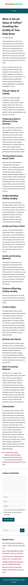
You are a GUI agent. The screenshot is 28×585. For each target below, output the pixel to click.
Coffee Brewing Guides (11, 452)
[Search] (22, 530)
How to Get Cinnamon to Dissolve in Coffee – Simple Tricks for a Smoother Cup (13, 545)
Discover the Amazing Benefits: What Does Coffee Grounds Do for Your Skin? (14, 462)
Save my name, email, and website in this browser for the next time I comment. (14, 512)
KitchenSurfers (16, 580)
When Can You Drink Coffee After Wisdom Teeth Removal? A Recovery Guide (13, 569)
